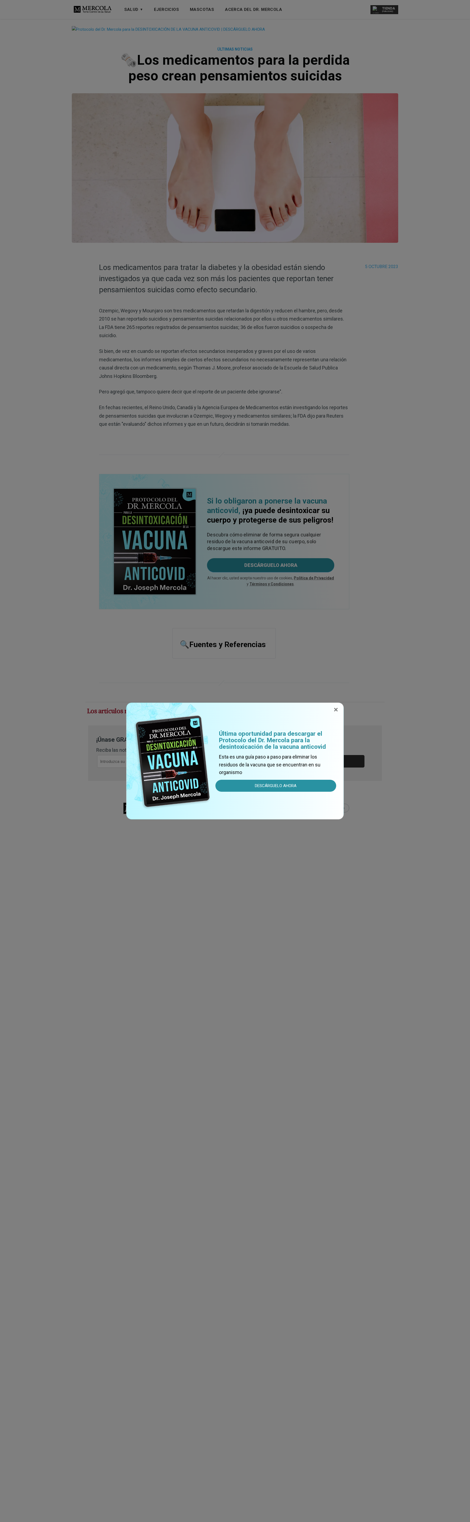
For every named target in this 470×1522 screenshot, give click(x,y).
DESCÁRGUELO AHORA (275, 785)
